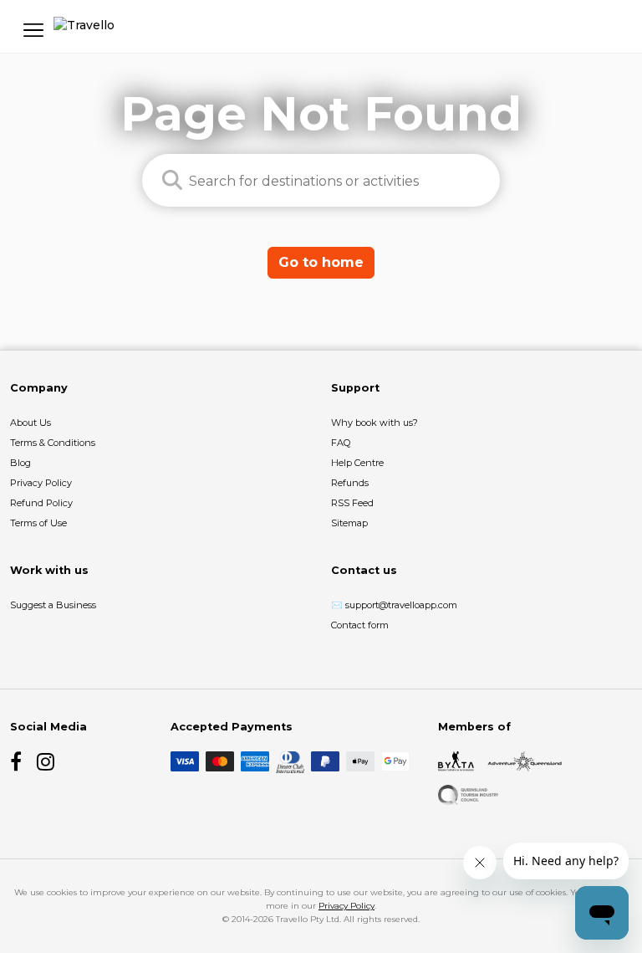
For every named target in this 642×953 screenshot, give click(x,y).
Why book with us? (374, 422)
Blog (20, 463)
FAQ (340, 442)
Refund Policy (41, 503)
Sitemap (349, 523)
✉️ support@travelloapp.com (394, 605)
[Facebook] (20, 761)
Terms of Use (38, 523)
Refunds (350, 483)
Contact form (360, 625)
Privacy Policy (41, 483)
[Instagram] (47, 761)
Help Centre (357, 463)
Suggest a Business (53, 605)
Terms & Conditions (52, 442)
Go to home (321, 262)
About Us (30, 422)
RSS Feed (352, 503)
